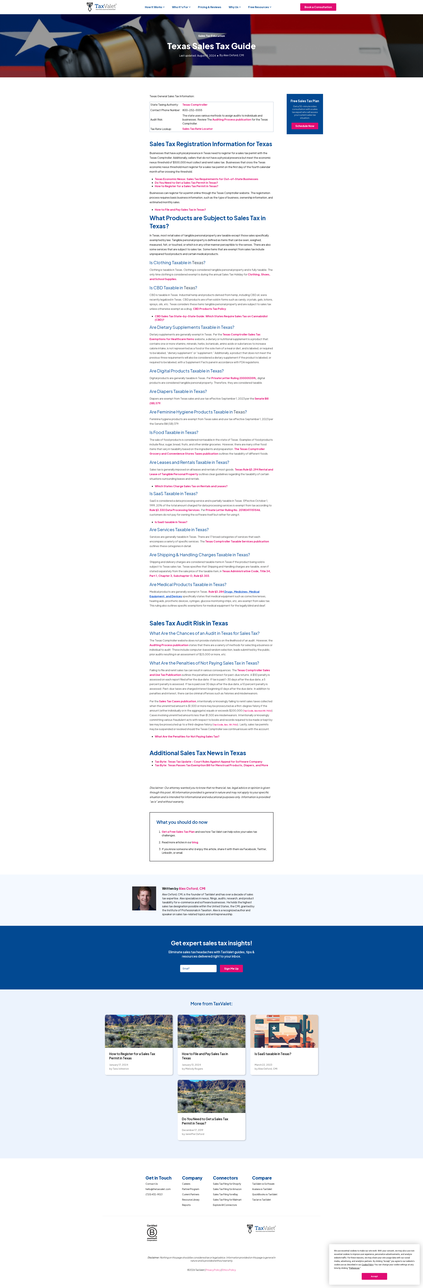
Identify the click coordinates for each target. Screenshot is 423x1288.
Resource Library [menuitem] (190, 1199)
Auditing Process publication (231, 119)
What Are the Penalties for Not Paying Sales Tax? (187, 736)
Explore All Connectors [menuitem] (225, 1205)
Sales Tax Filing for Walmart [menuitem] (227, 1199)
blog (195, 842)
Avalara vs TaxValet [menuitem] (262, 1189)
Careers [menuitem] (186, 1183)
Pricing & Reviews (209, 7)
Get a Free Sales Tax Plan (178, 831)
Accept (374, 1276)
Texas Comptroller (195, 104)
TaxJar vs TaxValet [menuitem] (261, 1199)
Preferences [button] (354, 1268)
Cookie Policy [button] (367, 1265)
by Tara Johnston (119, 1068)
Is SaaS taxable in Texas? (171, 522)
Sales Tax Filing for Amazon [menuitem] (227, 1189)
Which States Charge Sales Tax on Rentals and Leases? (191, 486)
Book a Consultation (318, 7)
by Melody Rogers (192, 1068)
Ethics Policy (229, 1269)
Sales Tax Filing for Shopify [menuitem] (227, 1183)
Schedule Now (304, 126)
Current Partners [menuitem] (190, 1194)
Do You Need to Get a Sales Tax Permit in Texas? (205, 1121)
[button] (154, 7)
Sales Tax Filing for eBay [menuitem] (225, 1194)
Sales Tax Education (211, 36)
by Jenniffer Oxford (193, 1133)
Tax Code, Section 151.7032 (258, 711)
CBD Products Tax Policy (209, 308)
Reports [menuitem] (186, 1205)
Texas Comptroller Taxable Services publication (237, 541)
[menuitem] (159, 1178)
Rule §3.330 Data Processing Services (175, 510)
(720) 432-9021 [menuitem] (154, 1194)
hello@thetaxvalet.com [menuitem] (158, 1189)
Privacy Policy (213, 1269)
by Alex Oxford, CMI (266, 1068)
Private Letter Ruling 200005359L (233, 378)
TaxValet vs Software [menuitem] (263, 1183)
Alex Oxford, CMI (192, 888)
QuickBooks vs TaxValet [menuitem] (264, 1194)
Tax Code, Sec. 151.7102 (225, 724)
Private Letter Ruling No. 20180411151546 (233, 510)
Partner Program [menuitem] (190, 1189)
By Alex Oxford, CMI (231, 55)
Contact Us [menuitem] (152, 1183)
